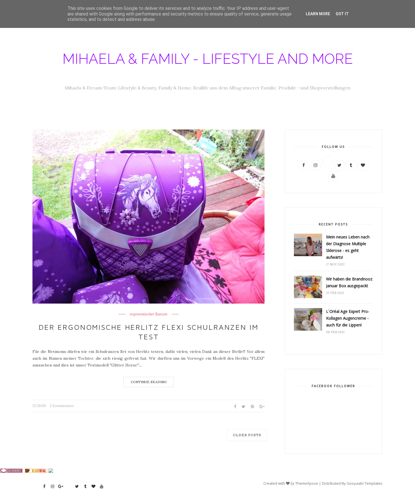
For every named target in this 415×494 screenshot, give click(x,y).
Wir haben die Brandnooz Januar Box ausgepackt (349, 282)
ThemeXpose (306, 483)
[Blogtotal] (36, 471)
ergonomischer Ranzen (148, 314)
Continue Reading (149, 382)
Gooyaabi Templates (365, 483)
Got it (342, 14)
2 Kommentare (62, 405)
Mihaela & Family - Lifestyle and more (207, 59)
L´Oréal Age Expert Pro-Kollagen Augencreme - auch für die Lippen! (347, 318)
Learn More (318, 14)
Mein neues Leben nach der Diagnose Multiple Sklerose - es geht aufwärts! (348, 247)
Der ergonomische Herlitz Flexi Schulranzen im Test (149, 332)
